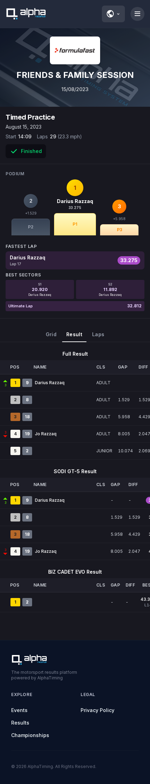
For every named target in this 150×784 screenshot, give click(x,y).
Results (20, 723)
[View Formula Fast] (75, 50)
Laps (98, 334)
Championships (30, 735)
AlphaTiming (40, 766)
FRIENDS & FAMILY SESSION (75, 75)
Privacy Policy (97, 710)
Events (19, 710)
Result (74, 334)
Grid (51, 334)
